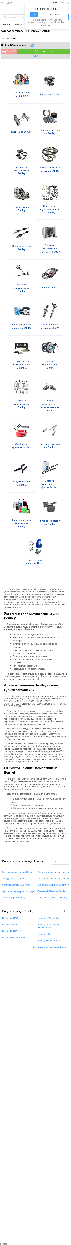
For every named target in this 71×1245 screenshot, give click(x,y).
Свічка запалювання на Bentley (18, 871)
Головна (6, 24)
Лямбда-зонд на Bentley (14, 878)
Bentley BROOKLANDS (13, 937)
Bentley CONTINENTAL (49, 917)
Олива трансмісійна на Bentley (53, 884)
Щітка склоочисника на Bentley (53, 878)
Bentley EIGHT (45, 933)
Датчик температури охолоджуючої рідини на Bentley (29, 891)
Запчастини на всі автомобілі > (49, 946)
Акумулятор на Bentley (13, 897)
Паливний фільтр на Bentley (52, 891)
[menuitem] (53, 2)
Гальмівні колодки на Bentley (52, 897)
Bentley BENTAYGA (12, 930)
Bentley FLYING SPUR (49, 940)
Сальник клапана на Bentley (16, 884)
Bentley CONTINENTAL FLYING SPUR (49, 926)
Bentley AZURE (10, 924)
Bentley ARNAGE (10, 917)
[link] (6, 25)
